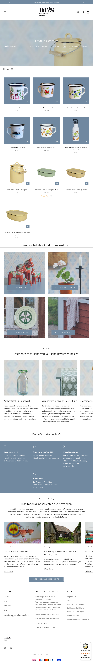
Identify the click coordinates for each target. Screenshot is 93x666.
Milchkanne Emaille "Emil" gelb (17, 190)
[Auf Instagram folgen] (5, 648)
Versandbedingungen (75, 612)
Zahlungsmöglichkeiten (76, 608)
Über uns (7, 606)
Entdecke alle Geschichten (46, 579)
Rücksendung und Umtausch (78, 619)
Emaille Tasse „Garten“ (17, 108)
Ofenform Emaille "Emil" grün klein (46, 190)
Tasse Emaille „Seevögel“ (17, 148)
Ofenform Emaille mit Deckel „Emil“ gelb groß (17, 234)
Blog (5, 610)
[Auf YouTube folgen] (11, 648)
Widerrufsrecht (73, 615)
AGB (69, 600)
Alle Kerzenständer (65, 288)
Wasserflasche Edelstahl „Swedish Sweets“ (76, 149)
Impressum (71, 597)
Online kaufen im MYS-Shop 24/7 (48, 614)
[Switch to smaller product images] (8, 69)
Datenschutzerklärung (75, 604)
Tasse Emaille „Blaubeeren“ (76, 108)
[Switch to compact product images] (12, 69)
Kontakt (6, 597)
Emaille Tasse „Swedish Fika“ (46, 148)
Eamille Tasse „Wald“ (46, 108)
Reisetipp (47, 547)
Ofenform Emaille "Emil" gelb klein (76, 190)
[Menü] (89, 643)
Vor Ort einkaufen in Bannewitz (47, 619)
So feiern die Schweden (11, 547)
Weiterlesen (8, 571)
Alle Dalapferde (19, 288)
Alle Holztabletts (20, 332)
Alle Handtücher (63, 332)
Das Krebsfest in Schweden (16, 551)
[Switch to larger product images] (4, 69)
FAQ (5, 601)
